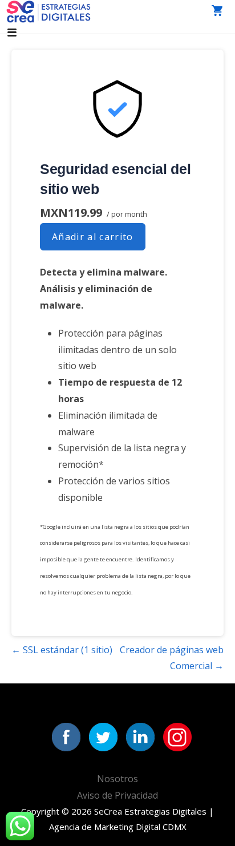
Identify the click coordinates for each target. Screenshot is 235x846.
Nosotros (117, 778)
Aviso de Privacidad (117, 795)
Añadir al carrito (92, 236)
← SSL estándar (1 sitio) (61, 649)
